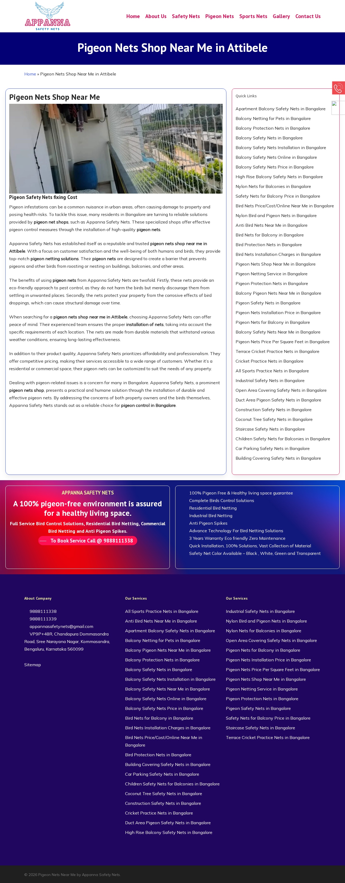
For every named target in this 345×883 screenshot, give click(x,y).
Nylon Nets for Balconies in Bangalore (273, 186)
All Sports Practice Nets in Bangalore (272, 370)
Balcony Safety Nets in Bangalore (269, 137)
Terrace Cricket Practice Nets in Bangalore (277, 351)
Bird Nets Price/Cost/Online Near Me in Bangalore (285, 205)
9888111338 (43, 611)
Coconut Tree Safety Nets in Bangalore (274, 419)
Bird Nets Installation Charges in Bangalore (278, 254)
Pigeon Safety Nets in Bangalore (268, 302)
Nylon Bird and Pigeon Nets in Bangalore (276, 215)
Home (30, 74)
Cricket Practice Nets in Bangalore (269, 361)
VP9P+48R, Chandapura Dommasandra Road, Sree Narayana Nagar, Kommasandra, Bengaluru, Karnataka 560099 (67, 641)
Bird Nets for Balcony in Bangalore (270, 235)
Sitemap (32, 664)
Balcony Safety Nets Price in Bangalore (275, 167)
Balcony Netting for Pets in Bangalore (273, 118)
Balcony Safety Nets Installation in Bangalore (281, 147)
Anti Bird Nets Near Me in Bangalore (272, 225)
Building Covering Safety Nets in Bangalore (278, 458)
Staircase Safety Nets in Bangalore (270, 429)
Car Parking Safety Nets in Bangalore (273, 448)
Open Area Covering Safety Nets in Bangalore (281, 390)
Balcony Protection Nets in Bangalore (273, 128)
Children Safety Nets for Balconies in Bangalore (283, 438)
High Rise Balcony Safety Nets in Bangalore (279, 176)
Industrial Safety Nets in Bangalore (270, 380)
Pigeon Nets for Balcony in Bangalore (273, 322)
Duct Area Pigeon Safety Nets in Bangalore (278, 400)
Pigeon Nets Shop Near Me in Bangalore (276, 264)
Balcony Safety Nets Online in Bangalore (276, 157)
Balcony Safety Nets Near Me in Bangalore (278, 332)
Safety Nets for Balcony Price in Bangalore (278, 196)
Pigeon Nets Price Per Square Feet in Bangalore (283, 341)
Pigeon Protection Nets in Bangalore (272, 283)
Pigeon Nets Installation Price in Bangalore (278, 312)
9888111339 (43, 618)
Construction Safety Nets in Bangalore (274, 409)
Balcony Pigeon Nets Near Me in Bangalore (278, 293)
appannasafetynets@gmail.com (61, 626)
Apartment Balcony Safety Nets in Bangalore (281, 108)
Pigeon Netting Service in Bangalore (272, 273)
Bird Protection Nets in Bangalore (269, 244)
